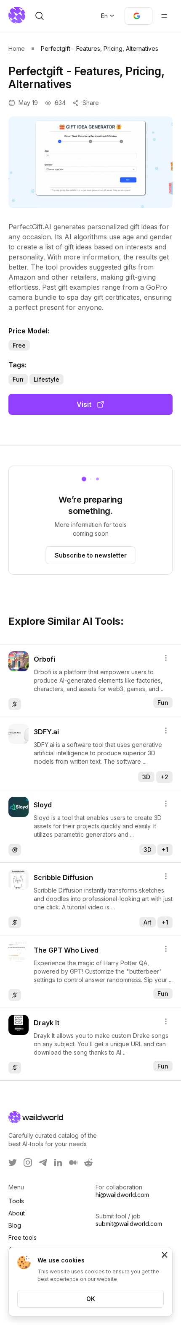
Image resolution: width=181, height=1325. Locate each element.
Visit (84, 404)
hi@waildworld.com (122, 1194)
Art (148, 922)
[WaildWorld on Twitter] (12, 1162)
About (16, 1213)
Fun (18, 379)
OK (90, 1298)
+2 (164, 776)
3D (146, 776)
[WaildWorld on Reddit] (88, 1162)
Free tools (22, 1237)
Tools (16, 1201)
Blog (14, 1225)
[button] (138, 16)
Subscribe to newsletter (91, 555)
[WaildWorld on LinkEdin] (58, 1162)
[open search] (39, 16)
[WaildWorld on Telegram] (43, 1162)
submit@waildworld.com (129, 1223)
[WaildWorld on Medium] (73, 1162)
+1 (165, 849)
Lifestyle (46, 379)
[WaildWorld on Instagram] (28, 1162)
